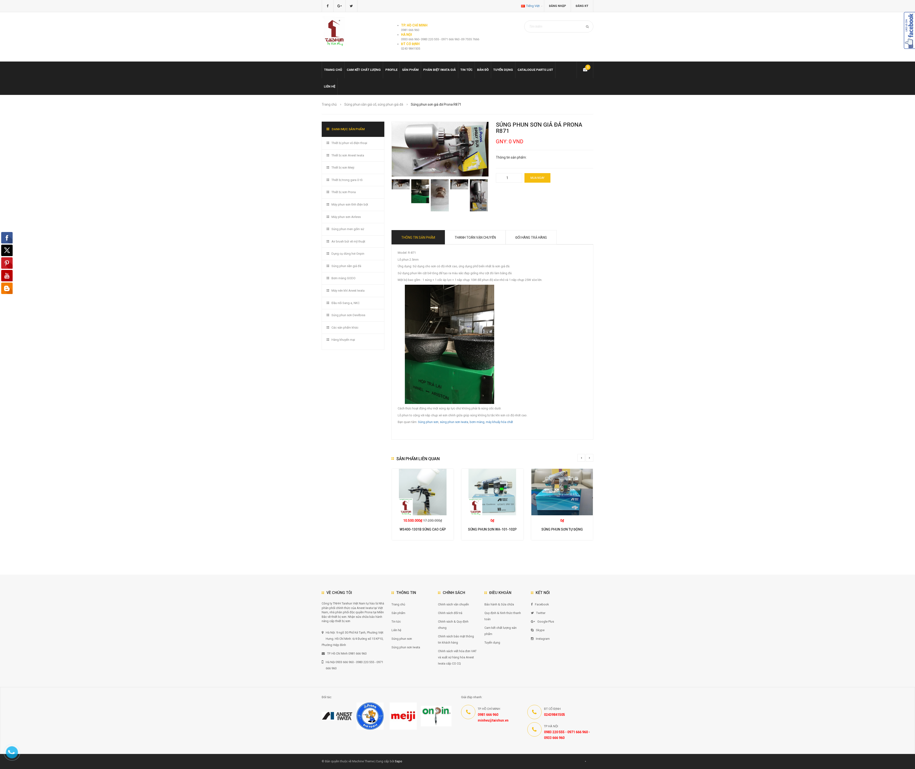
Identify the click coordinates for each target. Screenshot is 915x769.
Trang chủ (333, 70)
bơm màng (477, 422)
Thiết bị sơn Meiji (342, 167)
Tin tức (466, 70)
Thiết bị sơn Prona (343, 192)
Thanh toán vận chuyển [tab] (475, 237)
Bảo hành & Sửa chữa (499, 604)
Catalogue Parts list (535, 70)
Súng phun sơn (428, 422)
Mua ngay (537, 178)
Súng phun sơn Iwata (405, 647)
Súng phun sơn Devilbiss (348, 315)
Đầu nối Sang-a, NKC (345, 303)
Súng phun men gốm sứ (347, 229)
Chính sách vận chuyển (453, 604)
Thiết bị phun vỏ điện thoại (349, 143)
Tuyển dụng (503, 70)
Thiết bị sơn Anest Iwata (347, 155)
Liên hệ (329, 86)
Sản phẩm (410, 70)
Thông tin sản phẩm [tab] (418, 237)
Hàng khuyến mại (343, 339)
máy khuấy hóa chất (499, 422)
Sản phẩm (398, 613)
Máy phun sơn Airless (346, 217)
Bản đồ (483, 70)
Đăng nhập (557, 6)
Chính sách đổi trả (450, 613)
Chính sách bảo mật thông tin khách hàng (456, 639)
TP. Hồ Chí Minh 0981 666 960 (346, 653)
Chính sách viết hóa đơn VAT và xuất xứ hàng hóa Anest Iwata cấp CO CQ (457, 657)
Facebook (542, 604)
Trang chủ (398, 604)
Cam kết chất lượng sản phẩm (500, 631)
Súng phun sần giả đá (346, 266)
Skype (540, 630)
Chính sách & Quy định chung (453, 625)
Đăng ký (582, 6)
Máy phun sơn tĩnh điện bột (349, 204)
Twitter (540, 613)
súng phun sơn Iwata (454, 422)
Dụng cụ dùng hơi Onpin (347, 253)
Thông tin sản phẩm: (511, 157)
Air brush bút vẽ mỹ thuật (348, 241)
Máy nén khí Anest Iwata (348, 290)
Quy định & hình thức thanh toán (502, 616)
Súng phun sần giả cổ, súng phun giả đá (373, 104)
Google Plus (545, 621)
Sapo (398, 761)
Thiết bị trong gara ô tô (347, 180)
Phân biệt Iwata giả (439, 70)
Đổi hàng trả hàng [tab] (531, 237)
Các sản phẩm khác (344, 327)
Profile (391, 70)
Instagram (543, 638)
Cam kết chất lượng (364, 70)
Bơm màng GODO (343, 278)
